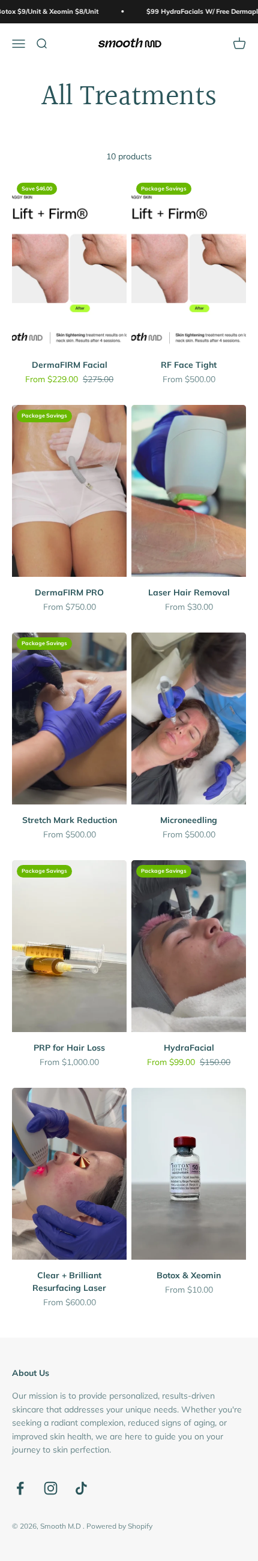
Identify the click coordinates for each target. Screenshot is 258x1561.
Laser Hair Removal (189, 592)
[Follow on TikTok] (81, 1488)
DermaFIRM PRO (69, 592)
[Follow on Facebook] (20, 1488)
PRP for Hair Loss (69, 1047)
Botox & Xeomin (189, 1275)
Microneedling (188, 820)
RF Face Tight (189, 364)
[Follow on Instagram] (51, 1488)
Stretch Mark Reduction (69, 820)
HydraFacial (189, 1047)
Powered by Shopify (119, 1525)
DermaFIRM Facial (69, 364)
